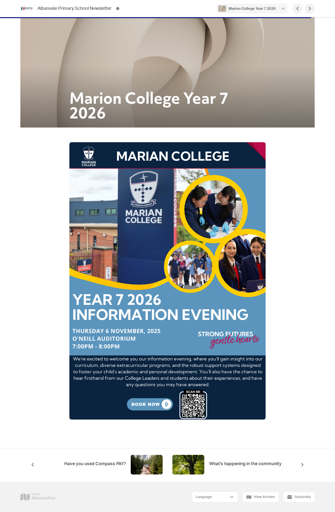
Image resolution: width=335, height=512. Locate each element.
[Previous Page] (297, 8)
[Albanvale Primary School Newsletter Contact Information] (117, 8)
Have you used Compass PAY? (95, 464)
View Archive (264, 497)
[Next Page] (310, 8)
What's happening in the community (245, 464)
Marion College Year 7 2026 (252, 9)
